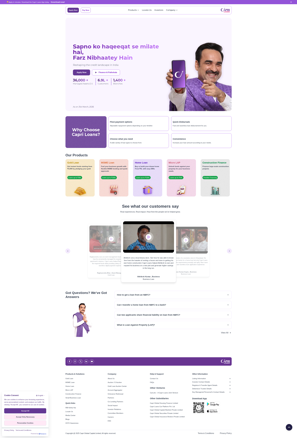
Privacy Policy (226, 433)
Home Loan (69, 386)
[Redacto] (42, 433)
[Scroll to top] (289, 427)
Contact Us (154, 378)
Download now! (58, 2)
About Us (111, 378)
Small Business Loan (73, 398)
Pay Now (85, 10)
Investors (158, 10)
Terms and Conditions (23, 430)
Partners (111, 398)
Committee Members (115, 413)
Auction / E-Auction (115, 382)
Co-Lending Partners (115, 402)
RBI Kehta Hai (70, 408)
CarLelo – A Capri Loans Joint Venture (164, 393)
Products (132, 10)
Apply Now (73, 10)
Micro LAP (69, 390)
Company (170, 10)
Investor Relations (114, 409)
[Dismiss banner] (291, 2)
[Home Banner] (197, 64)
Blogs (67, 419)
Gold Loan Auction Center (117, 386)
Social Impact (113, 405)
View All (224, 333)
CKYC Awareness (71, 423)
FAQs (152, 382)
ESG (109, 421)
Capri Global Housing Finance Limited (164, 403)
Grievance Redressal (115, 394)
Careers (111, 417)
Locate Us (147, 10)
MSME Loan (70, 382)
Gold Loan (69, 378)
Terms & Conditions (206, 433)
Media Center (70, 415)
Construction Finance (73, 394)
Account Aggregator (115, 390)
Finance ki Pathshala (108, 72)
